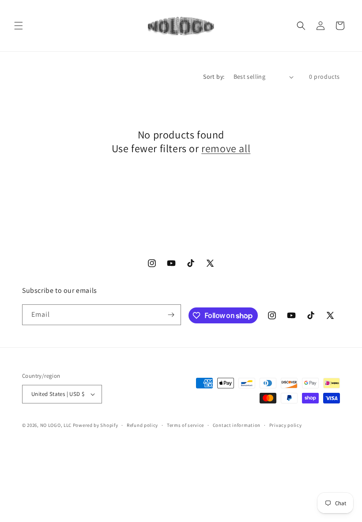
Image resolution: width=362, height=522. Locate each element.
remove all (225, 148)
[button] (18, 25)
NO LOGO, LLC (56, 425)
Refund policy (142, 425)
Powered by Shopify (95, 425)
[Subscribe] (171, 314)
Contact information (236, 425)
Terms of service (185, 425)
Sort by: (213, 77)
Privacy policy (285, 425)
